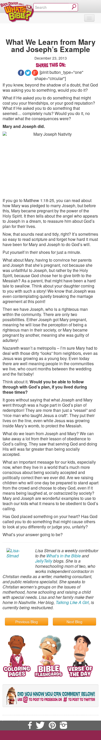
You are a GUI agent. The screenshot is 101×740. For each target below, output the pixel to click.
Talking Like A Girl (72, 602)
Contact (57, 712)
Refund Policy (31, 718)
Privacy (10, 718)
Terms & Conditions (82, 712)
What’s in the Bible (63, 556)
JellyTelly (43, 561)
